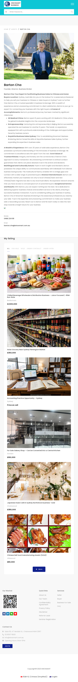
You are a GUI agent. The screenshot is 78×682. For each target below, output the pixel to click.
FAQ (59, 606)
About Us (42, 595)
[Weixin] (11, 613)
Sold (23, 249)
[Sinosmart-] (12, 4)
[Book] (15, 613)
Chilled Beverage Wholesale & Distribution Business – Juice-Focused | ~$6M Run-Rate (38, 296)
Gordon (10, 453)
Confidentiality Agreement (45, 603)
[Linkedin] (7, 613)
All (8, 249)
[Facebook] (4, 613)
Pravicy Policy (44, 608)
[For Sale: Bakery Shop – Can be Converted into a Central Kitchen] (39, 429)
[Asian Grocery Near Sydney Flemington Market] (39, 328)
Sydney (10, 401)
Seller (59, 595)
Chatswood (12, 506)
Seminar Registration (47, 619)
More (40, 569)
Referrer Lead (44, 615)
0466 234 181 (9, 218)
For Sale (15, 249)
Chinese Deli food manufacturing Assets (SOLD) (27, 555)
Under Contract (34, 249)
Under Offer (48, 249)
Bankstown (11, 300)
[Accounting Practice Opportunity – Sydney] (39, 376)
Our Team (43, 599)
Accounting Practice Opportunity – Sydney (24, 398)
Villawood (11, 558)
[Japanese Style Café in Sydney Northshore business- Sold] (39, 481)
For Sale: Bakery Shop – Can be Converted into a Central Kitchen (33, 450)
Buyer (59, 599)
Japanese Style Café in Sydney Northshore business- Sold (31, 503)
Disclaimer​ (43, 612)
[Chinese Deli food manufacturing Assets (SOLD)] (39, 533)
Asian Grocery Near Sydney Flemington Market (26, 349)
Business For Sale (64, 602)
